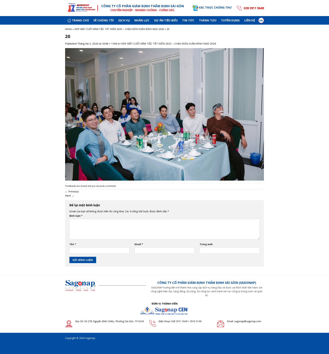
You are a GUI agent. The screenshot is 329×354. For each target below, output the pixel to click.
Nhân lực (142, 20)
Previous (72, 191)
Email (139, 244)
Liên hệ (249, 20)
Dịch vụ (124, 20)
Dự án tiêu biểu (166, 20)
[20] (164, 114)
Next (69, 195)
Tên (72, 244)
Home (68, 29)
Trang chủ (80, 20)
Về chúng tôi (103, 20)
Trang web (206, 244)
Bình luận (75, 215)
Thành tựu (208, 20)
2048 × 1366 (109, 43)
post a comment (108, 186)
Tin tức (188, 20)
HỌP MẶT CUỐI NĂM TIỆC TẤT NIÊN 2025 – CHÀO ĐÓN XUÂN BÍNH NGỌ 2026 (119, 29)
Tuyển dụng (230, 20)
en (261, 20)
